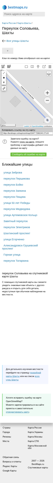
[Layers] (49, 73)
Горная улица (12, 254)
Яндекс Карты (10, 466)
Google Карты (9, 470)
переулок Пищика (14, 196)
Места (6, 441)
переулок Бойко (13, 184)
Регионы (7, 436)
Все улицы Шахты (17, 40)
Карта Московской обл (37, 446)
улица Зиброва (13, 172)
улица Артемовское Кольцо (20, 215)
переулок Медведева (17, 209)
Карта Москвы (35, 436)
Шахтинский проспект (17, 233)
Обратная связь (11, 457)
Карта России (9, 23)
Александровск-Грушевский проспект (20, 247)
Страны (6, 427)
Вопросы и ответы (12, 461)
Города (6, 432)
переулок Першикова (17, 178)
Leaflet (26, 126)
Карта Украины (35, 432)
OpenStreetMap (37, 126)
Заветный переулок (16, 221)
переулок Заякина (15, 190)
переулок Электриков (17, 227)
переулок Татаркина (16, 260)
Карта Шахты (24, 23)
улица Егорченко (14, 239)
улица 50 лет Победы (17, 202)
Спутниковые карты (38, 467)
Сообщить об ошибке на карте (28, 154)
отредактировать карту (17, 412)
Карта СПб (33, 441)
